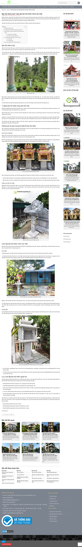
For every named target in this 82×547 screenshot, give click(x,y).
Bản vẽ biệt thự (20, 472)
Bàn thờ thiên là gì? (9, 28)
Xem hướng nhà (66, 241)
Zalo (3, 541)
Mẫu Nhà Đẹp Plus (21, 6)
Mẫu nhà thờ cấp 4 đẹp (37, 478)
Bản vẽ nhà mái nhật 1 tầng (8, 483)
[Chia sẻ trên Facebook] (3, 415)
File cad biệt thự (20, 474)
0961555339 (7, 544)
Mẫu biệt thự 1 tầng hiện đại (53, 478)
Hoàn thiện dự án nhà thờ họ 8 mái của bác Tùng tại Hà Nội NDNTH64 (72, 80)
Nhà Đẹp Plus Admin (16, 15)
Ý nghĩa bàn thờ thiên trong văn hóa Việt (13, 29)
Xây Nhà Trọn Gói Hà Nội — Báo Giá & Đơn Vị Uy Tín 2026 (50, 455)
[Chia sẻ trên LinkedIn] (11, 415)
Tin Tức (66, 6)
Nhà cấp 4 (45, 6)
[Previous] (67, 100)
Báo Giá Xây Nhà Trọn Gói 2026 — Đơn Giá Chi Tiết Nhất (10, 455)
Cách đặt (10, 39)
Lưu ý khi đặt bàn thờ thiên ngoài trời (12, 42)
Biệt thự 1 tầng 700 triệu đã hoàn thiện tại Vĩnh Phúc (71, 128)
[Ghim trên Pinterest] (7, 415)
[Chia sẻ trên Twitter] (5, 415)
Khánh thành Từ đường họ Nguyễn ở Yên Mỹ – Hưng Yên (72, 32)
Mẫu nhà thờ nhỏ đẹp (36, 472)
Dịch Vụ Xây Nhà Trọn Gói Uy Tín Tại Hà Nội (28, 455)
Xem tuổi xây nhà (67, 239)
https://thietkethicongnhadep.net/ (15, 513)
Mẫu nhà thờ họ (12, 6)
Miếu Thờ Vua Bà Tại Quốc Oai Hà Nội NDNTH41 (71, 55)
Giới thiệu (4, 6)
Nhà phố (39, 6)
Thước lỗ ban (66, 236)
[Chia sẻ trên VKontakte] (9, 415)
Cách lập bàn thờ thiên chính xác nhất (13, 37)
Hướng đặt (10, 40)
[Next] (77, 100)
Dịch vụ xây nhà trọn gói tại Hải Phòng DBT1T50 (72, 175)
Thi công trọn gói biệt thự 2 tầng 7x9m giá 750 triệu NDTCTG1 (72, 222)
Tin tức (8, 9)
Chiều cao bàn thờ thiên (13, 35)
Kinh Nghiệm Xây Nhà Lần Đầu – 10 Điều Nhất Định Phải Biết (30, 434)
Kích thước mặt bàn (12, 34)
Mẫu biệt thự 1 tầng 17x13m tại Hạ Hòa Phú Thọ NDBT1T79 (72, 199)
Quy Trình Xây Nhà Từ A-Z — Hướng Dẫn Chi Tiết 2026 (9, 434)
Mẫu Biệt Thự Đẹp (31, 6)
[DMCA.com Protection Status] (8, 531)
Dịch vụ (61, 6)
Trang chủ (4, 9)
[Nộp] (78, 3)
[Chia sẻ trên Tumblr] (14, 415)
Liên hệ (72, 6)
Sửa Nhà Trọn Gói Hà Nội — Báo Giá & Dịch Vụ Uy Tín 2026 (50, 434)
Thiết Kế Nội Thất (53, 6)
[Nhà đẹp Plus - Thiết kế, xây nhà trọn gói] (17, 2)
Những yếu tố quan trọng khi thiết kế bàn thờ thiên (14, 32)
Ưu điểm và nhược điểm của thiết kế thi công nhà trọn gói (72, 152)
